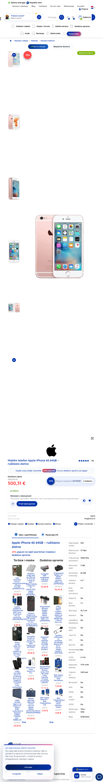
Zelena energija (18, 2)
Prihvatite (28, 767)
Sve (24, 722)
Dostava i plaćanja (20, 6)
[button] (14, 82)
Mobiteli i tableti (21, 41)
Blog (33, 6)
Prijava (84, 9)
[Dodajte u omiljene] (89, 500)
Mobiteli (34, 41)
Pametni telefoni (48, 41)
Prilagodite (16, 774)
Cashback (43, 6)
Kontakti (80, 6)
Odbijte (40, 774)
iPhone (58, 524)
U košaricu (87, 481)
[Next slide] (14, 360)
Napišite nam (36, 2)
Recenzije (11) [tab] (51, 535)
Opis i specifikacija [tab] (27, 535)
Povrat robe (55, 6)
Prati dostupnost (27, 503)
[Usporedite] (84, 500)
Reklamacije (69, 6)
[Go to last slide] (14, 55)
